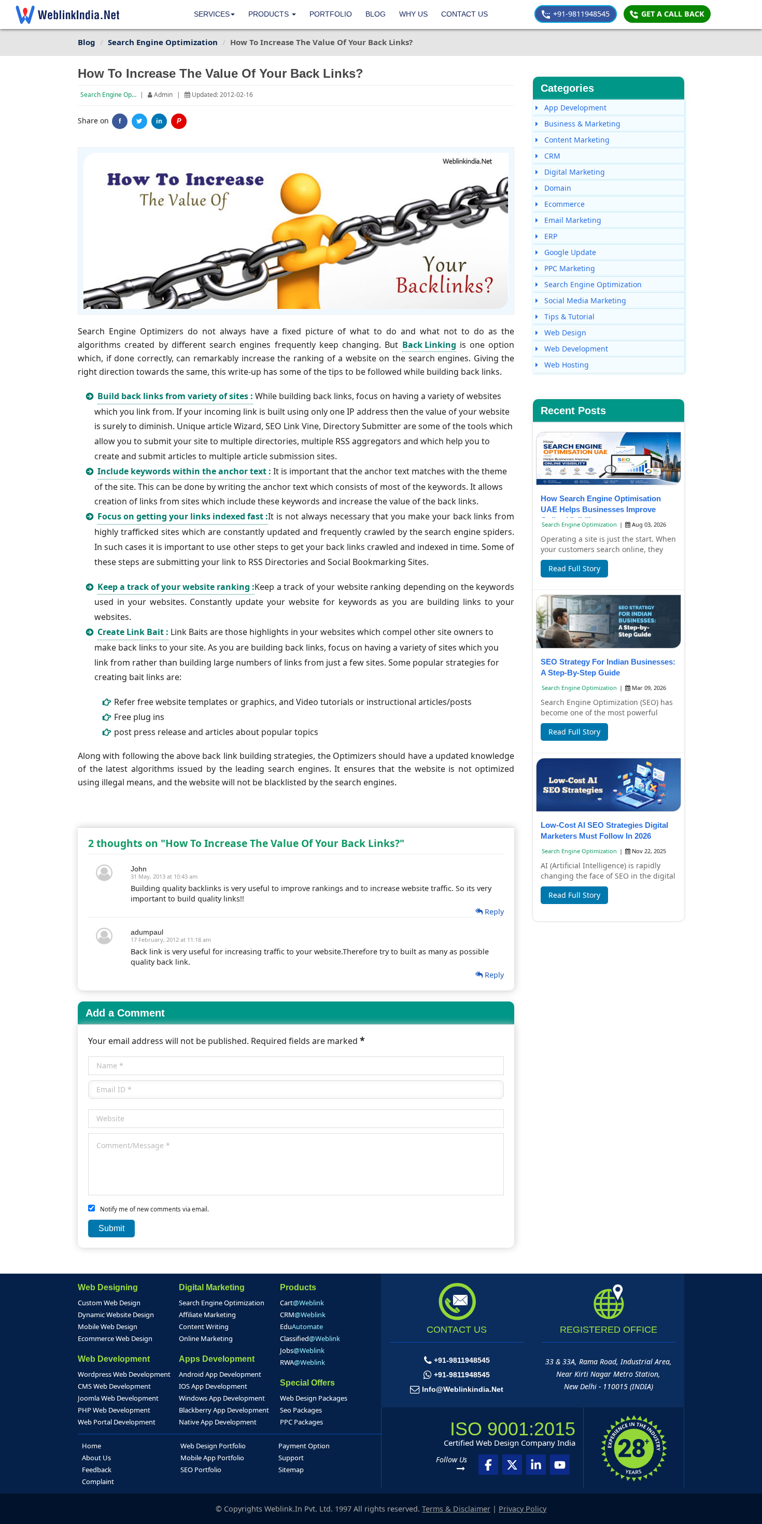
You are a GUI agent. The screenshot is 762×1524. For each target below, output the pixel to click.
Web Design (564, 332)
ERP (549, 236)
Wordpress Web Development (124, 1374)
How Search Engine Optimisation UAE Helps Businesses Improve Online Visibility (601, 509)
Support (291, 1457)
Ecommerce (563, 204)
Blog (375, 14)
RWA (302, 1362)
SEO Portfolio (200, 1469)
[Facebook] (488, 1465)
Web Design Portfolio (213, 1445)
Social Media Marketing (584, 300)
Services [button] (212, 14)
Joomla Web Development (118, 1398)
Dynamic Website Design (116, 1314)
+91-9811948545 (580, 14)
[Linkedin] (536, 1465)
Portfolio (330, 14)
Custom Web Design (109, 1302)
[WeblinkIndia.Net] (67, 14)
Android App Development (220, 1374)
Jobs (302, 1350)
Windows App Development (222, 1398)
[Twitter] (139, 121)
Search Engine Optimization (120, 94)
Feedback (96, 1469)
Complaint (98, 1481)
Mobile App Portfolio (212, 1457)
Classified (310, 1338)
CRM (551, 156)
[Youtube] (560, 1465)
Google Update (569, 252)
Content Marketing (576, 140)
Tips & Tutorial (568, 316)
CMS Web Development (114, 1386)
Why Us (413, 14)
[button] (272, 14)
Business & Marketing (581, 124)
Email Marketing (571, 220)
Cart (302, 1302)
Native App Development (218, 1422)
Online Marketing (206, 1338)
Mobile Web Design (107, 1326)
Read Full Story (574, 568)
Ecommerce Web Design (115, 1338)
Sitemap (291, 1469)
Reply (493, 911)
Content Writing (204, 1326)
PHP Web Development (114, 1410)
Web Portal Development (117, 1422)
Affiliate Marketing (207, 1314)
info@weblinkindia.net (462, 1389)
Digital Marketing (573, 172)
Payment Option (304, 1445)
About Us (96, 1457)
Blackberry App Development (224, 1410)
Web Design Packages (313, 1398)
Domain (556, 188)
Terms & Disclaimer (456, 1509)
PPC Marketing (568, 268)
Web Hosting (565, 365)
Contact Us (464, 14)
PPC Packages (301, 1422)
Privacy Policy (522, 1509)
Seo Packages (301, 1410)
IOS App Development (213, 1386)
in (159, 121)
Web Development (575, 349)
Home (91, 1445)
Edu (301, 1326)
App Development (574, 107)
